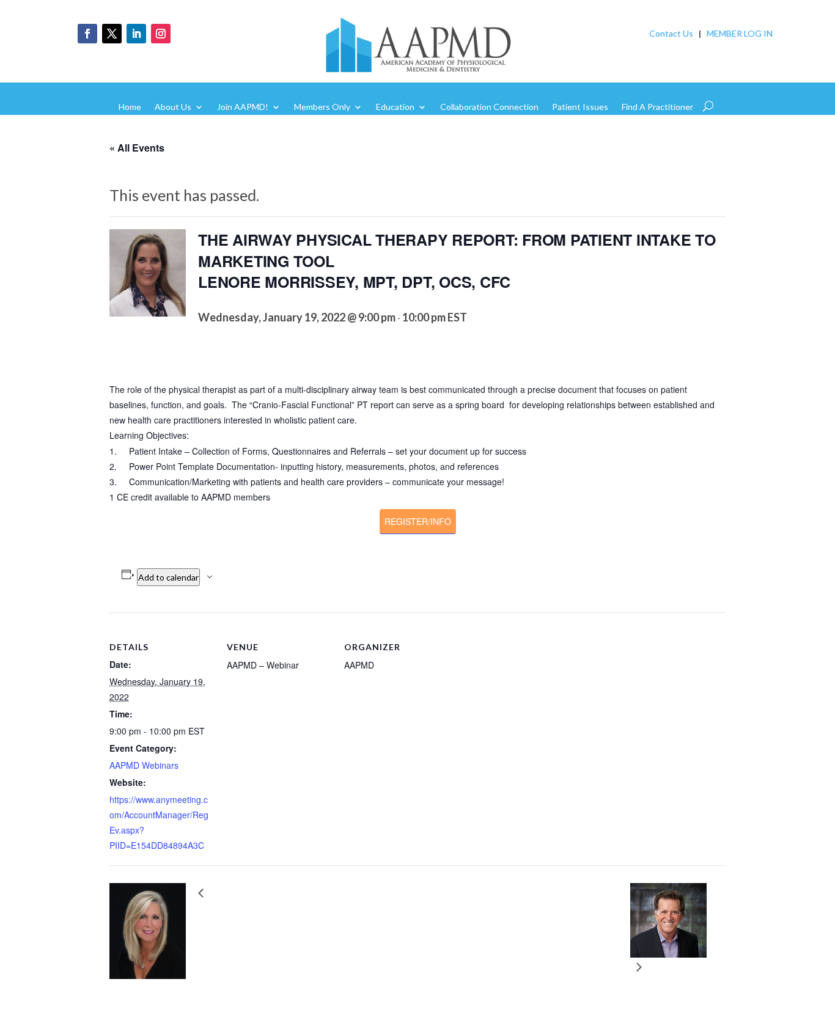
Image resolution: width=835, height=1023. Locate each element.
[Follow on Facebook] (87, 33)
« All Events (136, 148)
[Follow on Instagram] (161, 33)
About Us (173, 107)
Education (395, 107)
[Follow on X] (112, 33)
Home (130, 107)
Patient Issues (580, 107)
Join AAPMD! (242, 107)
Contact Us (671, 33)
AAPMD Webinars (143, 765)
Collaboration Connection (489, 107)
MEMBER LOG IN (740, 33)
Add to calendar (168, 577)
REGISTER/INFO (417, 521)
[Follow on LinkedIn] (136, 33)
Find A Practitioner (657, 107)
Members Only (322, 107)
